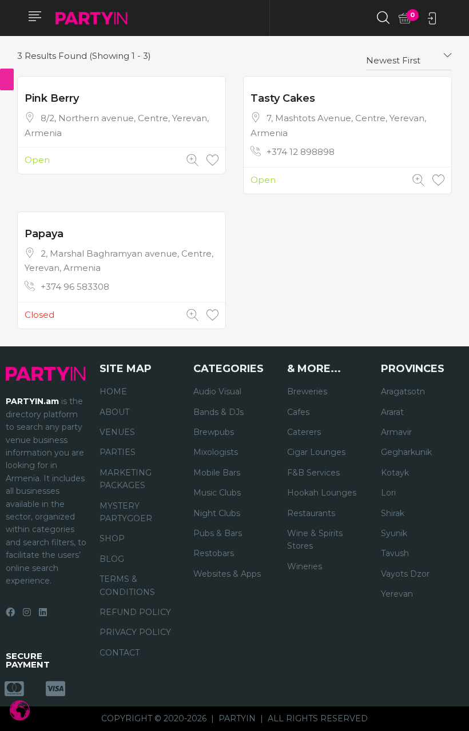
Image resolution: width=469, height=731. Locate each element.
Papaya (44, 233)
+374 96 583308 (75, 286)
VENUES (117, 432)
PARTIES (118, 452)
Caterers (304, 432)
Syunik (394, 533)
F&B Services (313, 473)
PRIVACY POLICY (135, 632)
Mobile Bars (216, 473)
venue (18, 440)
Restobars (213, 553)
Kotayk (395, 473)
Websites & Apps (227, 574)
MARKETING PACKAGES (126, 479)
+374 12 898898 (301, 151)
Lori (388, 493)
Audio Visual (217, 391)
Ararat (392, 412)
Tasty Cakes (283, 98)
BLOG (112, 559)
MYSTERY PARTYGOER (126, 512)
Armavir (396, 432)
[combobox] (409, 56)
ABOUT (114, 412)
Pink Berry (52, 98)
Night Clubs (216, 513)
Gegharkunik (406, 452)
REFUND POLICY (135, 612)
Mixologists (215, 452)
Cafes (298, 412)
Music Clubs (217, 493)
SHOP (112, 538)
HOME (113, 391)
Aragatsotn (403, 391)
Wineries (304, 566)
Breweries (307, 391)
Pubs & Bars (217, 533)
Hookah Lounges (321, 493)
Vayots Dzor (405, 574)
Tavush (395, 553)
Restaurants (311, 513)
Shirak (392, 513)
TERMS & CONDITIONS (127, 585)
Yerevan (397, 594)
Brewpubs (213, 432)
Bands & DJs (218, 412)
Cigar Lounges (316, 452)
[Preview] (192, 160)
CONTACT (120, 653)
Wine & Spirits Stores (315, 539)
